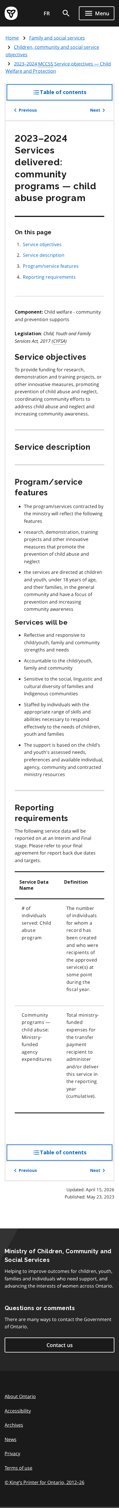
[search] (66, 13)
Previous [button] (28, 110)
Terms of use (18, 1468)
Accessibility (18, 1411)
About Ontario (20, 1396)
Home (12, 38)
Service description (43, 255)
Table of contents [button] (75, 94)
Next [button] (95, 110)
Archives (14, 1425)
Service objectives (42, 244)
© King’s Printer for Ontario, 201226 (44, 1482)
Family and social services (57, 38)
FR (47, 13)
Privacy (12, 1453)
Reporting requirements (49, 277)
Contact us (60, 1345)
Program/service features (51, 266)
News (10, 1439)
